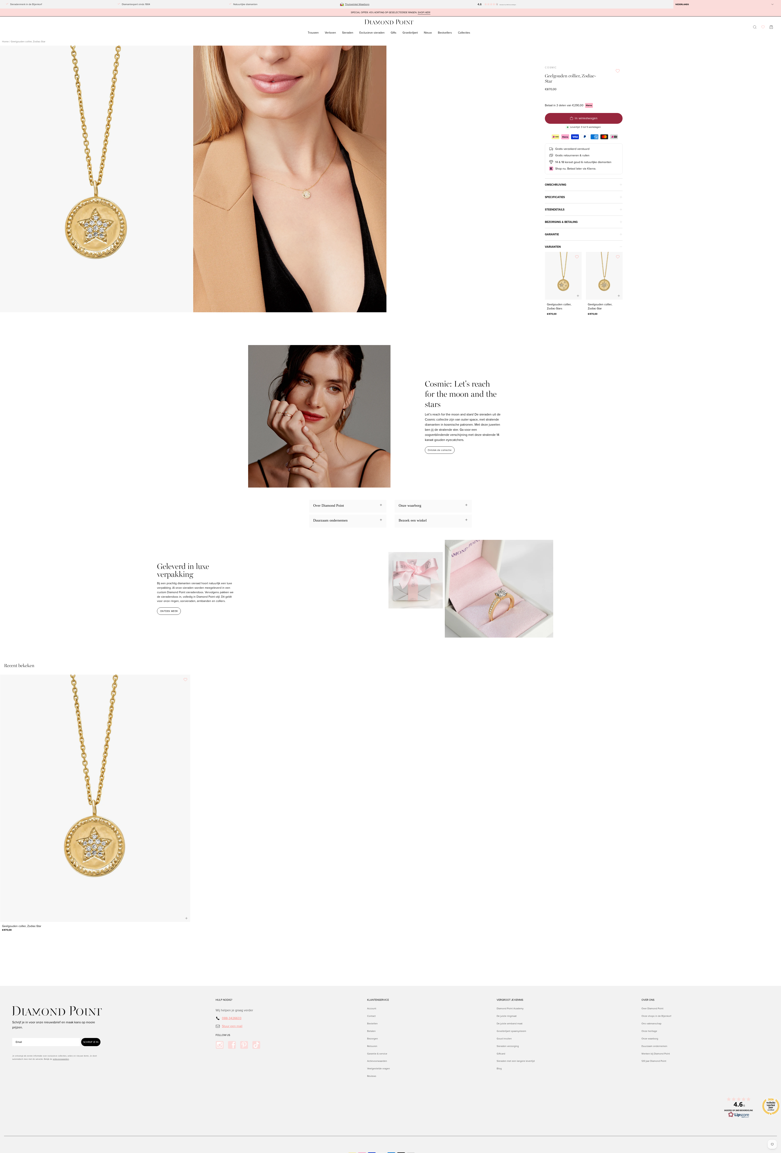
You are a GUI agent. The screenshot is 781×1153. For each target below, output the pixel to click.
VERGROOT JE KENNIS (510, 999)
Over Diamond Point (652, 1008)
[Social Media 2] (232, 1045)
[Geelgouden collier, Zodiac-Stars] (563, 276)
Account (371, 1008)
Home (5, 41)
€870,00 (551, 314)
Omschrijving (555, 185)
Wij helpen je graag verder (234, 1010)
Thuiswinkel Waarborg (357, 4)
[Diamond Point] (389, 22)
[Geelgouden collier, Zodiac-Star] (604, 276)
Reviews (371, 1076)
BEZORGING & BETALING (561, 222)
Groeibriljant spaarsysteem (511, 1030)
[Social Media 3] (244, 1045)
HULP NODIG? (224, 999)
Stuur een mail (232, 1026)
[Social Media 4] (256, 1045)
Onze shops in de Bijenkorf (656, 1016)
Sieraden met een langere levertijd (516, 1061)
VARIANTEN (553, 247)
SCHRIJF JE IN (90, 1042)
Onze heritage (649, 1030)
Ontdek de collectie (440, 450)
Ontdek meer (169, 611)
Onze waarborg (649, 1038)
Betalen (371, 1030)
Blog (499, 1068)
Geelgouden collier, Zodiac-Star (600, 306)
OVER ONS (647, 999)
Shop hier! (424, 12)
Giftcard (501, 1053)
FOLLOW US (223, 1035)
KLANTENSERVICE (378, 999)
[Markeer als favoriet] (618, 71)
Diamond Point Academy (510, 1008)
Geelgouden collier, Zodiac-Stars (559, 306)
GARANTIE (552, 234)
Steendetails (554, 209)
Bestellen (372, 1023)
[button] (504, 4)
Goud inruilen (504, 1038)
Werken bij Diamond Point (655, 1053)
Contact (371, 1016)
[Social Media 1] (220, 1045)
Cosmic (551, 67)
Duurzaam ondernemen (654, 1046)
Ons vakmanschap (651, 1023)
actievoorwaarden (61, 1059)
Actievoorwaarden (377, 1061)
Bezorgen (372, 1038)
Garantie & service (377, 1053)
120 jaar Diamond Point (653, 1061)
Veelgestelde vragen (378, 1068)
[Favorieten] (763, 26)
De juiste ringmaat (507, 1016)
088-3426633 (231, 1018)
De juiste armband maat (509, 1023)
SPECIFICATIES (555, 197)
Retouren (372, 1046)
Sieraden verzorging (508, 1046)
